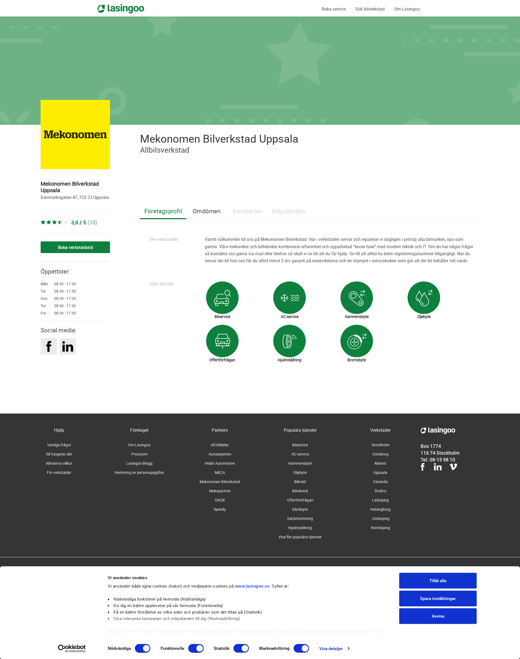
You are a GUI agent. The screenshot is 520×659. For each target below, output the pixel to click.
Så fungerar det (59, 454)
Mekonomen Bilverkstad (220, 481)
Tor (43, 306)
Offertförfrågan (300, 500)
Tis (43, 291)
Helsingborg (380, 509)
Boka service (334, 9)
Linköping (380, 500)
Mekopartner (220, 490)
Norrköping (380, 527)
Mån (44, 284)
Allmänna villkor (59, 463)
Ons (44, 298)
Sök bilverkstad (370, 9)
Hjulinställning (300, 527)
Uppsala (101, 197)
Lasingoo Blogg (139, 463)
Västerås (380, 481)
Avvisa (438, 616)
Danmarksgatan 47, (59, 197)
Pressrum (139, 454)
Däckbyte (300, 509)
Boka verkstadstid (75, 247)
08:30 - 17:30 (65, 284)
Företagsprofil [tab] (163, 211)
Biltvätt (300, 481)
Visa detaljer (331, 648)
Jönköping (380, 518)
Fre (43, 313)
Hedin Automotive (220, 463)
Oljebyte (300, 472)
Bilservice (300, 444)
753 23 (85, 197)
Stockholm (380, 444)
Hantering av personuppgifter (139, 472)
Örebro (380, 490)
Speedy (220, 509)
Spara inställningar (438, 598)
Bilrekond (300, 490)
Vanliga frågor (59, 444)
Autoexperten (220, 454)
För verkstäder (59, 472)
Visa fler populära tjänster (300, 536)
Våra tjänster (162, 284)
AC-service (300, 454)
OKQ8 (220, 500)
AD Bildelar (220, 444)
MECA (220, 472)
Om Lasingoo (407, 9)
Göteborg (380, 454)
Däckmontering (300, 518)
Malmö (380, 463)
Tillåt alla (438, 580)
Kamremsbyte (300, 463)
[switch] (196, 648)
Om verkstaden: (164, 239)
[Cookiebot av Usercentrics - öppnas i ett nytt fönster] (72, 648)
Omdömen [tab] (206, 211)
